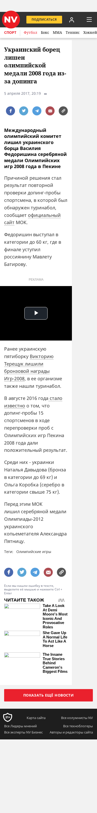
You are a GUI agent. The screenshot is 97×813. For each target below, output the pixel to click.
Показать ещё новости (48, 695)
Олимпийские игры (33, 551)
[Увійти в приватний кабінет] (71, 19)
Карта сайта (36, 717)
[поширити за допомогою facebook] (10, 110)
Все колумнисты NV (77, 717)
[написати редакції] (50, 110)
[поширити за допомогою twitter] (23, 110)
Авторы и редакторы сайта (71, 732)
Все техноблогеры (78, 726)
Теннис (73, 32)
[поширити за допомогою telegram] (36, 110)
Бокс (45, 32)
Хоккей (90, 32)
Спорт (10, 32)
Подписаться (44, 19)
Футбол (30, 32)
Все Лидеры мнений (20, 726)
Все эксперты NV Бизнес (23, 732)
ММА (57, 32)
